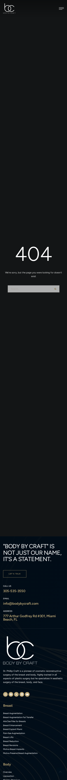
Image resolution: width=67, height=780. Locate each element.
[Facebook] (11, 694)
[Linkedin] (21, 694)
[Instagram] (5, 694)
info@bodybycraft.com (20, 603)
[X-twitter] (16, 694)
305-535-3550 (14, 591)
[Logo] (9, 8)
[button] (61, 8)
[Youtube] (27, 694)
